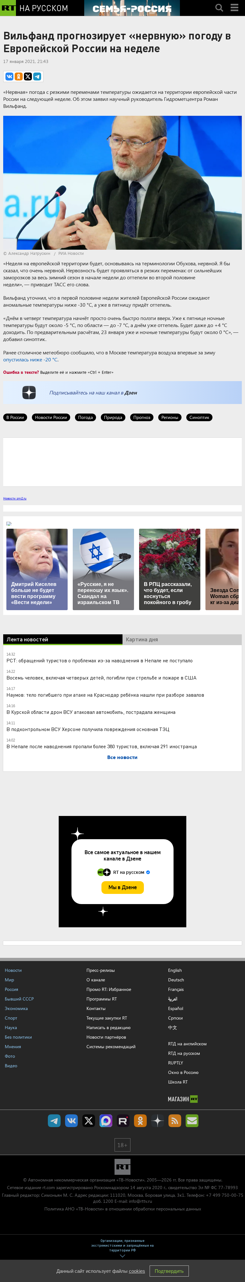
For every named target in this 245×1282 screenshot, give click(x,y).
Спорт (11, 1018)
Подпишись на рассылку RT (192, 1120)
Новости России (51, 417)
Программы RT (101, 999)
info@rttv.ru (140, 1201)
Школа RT (178, 1082)
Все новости (122, 757)
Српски (175, 1018)
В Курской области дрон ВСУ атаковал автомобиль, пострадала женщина (90, 711)
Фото (10, 1056)
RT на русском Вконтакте (71, 1120)
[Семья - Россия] (132, 8)
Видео (11, 1066)
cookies (137, 1271)
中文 (172, 1027)
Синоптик (199, 417)
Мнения (13, 1046)
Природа (113, 417)
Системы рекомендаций (111, 1046)
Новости (13, 970)
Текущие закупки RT (106, 1018)
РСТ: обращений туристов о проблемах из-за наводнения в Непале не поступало (99, 660)
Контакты (96, 1008)
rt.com (48, 1187)
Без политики (18, 1037)
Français (176, 989)
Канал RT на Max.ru (106, 1120)
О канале (95, 980)
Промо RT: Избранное (108, 989)
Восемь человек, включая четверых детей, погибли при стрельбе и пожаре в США (101, 677)
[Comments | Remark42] (122, 461)
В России (15, 417)
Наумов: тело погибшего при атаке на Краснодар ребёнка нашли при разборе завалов (105, 694)
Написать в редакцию (108, 1027)
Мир (9, 980)
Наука (11, 1027)
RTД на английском (187, 1044)
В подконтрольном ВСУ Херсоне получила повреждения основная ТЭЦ (87, 729)
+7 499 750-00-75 (224, 1195)
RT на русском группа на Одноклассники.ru (140, 1120)
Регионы (169, 417)
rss (174, 1120)
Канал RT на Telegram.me (54, 1120)
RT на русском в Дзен (157, 1120)
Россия (11, 989)
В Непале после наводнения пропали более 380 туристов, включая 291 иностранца (101, 746)
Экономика (16, 1008)
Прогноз (141, 417)
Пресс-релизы (100, 970)
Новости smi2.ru (14, 498)
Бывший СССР (19, 999)
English (175, 970)
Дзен (130, 392)
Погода (85, 417)
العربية (172, 999)
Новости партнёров (106, 1037)
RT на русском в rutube (123, 1120)
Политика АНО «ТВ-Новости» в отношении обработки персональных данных (122, 1209)
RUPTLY (175, 1063)
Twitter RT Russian (88, 1120)
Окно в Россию (183, 1072)
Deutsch (176, 980)
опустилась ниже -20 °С (30, 359)
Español (175, 1008)
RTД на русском (184, 1053)
